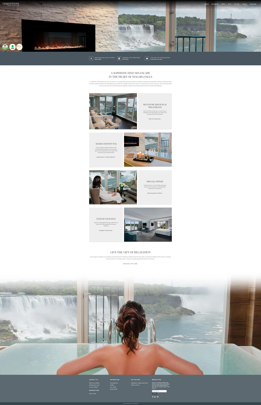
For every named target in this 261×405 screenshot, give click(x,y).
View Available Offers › (155, 193)
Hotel (229, 4)
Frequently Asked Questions (139, 383)
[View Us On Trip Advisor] (158, 397)
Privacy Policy (135, 385)
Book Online (253, 4)
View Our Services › (155, 119)
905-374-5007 (92, 393)
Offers (223, 4)
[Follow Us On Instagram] (155, 397)
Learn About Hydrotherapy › (106, 157)
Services (206, 4)
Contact (244, 4)
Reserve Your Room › (106, 230)
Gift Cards (236, 4)
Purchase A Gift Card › (130, 263)
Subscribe (155, 393)
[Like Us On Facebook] (152, 397)
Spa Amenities (215, 4)
